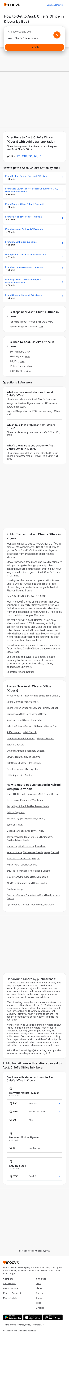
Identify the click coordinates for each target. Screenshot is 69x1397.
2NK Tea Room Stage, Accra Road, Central (28, 871)
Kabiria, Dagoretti (16, 812)
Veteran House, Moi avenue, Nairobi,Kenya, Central (33, 852)
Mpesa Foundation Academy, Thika (25, 831)
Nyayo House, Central (18, 904)
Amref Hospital (14, 695)
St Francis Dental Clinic (46, 726)
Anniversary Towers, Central (21, 864)
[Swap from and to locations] (56, 35)
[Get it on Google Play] (12, 1317)
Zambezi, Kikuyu (15, 889)
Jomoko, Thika (14, 824)
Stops (39, 1298)
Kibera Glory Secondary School (22, 702)
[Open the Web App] (52, 1317)
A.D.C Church (29, 732)
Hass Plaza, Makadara (43, 904)
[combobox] (34, 32)
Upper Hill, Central (16, 794)
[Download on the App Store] (32, 1317)
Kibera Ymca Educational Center (42, 695)
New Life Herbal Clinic (18, 720)
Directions (41, 1308)
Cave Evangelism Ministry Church (24, 769)
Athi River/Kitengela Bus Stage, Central (27, 883)
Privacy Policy (24, 1325)
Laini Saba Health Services (20, 738)
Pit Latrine (34, 763)
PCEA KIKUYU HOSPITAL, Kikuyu (23, 858)
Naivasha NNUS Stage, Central (43, 794)
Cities (38, 1303)
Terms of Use (9, 1325)
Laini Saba (36, 720)
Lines (38, 1283)
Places (39, 1288)
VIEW (50, 321)
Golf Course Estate (16, 763)
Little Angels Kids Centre (19, 775)
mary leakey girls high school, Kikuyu (25, 818)
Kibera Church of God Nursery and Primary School (32, 708)
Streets (39, 1293)
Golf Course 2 (14, 732)
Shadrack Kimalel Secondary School (25, 750)
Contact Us (38, 1325)
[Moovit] (12, 5)
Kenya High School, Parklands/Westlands (28, 806)
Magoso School (45, 738)
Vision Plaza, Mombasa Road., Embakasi (27, 877)
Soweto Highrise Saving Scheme (23, 757)
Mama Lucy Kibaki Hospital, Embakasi (26, 846)
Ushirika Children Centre (19, 726)
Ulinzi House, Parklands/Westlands (25, 800)
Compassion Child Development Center (27, 714)
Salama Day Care (15, 744)
